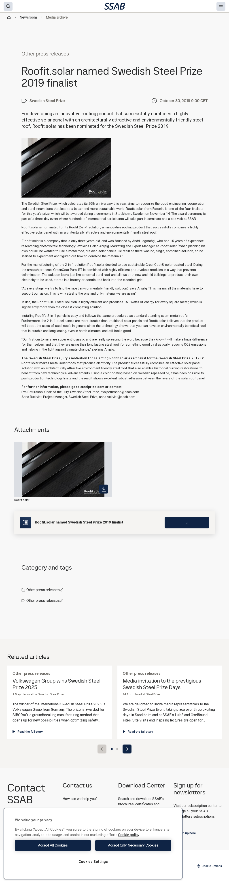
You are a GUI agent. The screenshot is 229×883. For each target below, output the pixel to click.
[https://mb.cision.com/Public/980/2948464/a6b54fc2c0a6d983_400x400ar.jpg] (103, 489)
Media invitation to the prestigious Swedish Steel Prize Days (162, 684)
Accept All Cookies (53, 845)
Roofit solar (21, 500)
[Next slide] (127, 749)
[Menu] (220, 6)
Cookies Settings (93, 862)
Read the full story (30, 732)
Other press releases (43, 590)
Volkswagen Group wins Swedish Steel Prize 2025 (56, 684)
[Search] (8, 6)
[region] (93, 843)
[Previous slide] (102, 749)
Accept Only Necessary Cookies (133, 845)
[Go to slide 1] (111, 749)
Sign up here (187, 833)
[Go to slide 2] (117, 749)
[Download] (187, 522)
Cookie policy (128, 835)
